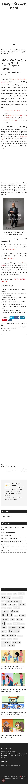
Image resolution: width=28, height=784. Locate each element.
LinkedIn (22, 317)
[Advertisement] (14, 25)
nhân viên (9, 623)
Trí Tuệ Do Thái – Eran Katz (8, 467)
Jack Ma (9, 607)
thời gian (3, 639)
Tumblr (9, 319)
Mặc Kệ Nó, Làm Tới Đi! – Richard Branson (14, 312)
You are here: (4, 50)
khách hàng (16, 608)
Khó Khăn (5, 611)
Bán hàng (6, 597)
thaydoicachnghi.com (6, 753)
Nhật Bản (16, 623)
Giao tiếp (10, 604)
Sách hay (11, 50)
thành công (14, 631)
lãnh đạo (22, 615)
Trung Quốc (6, 642)
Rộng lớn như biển (6, 535)
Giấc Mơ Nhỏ (8, 327)
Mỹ (3, 623)
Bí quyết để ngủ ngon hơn (8, 532)
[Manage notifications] (3, 780)
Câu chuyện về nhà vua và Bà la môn (11, 542)
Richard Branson (12, 627)
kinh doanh (7, 615)
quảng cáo (4, 627)
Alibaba (3, 593)
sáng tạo (4, 631)
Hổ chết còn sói (5, 545)
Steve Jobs (21, 627)
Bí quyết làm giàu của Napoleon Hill (12, 304)
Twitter (11, 317)
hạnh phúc (22, 604)
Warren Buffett (17, 642)
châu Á (3, 601)
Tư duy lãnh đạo (15, 328)
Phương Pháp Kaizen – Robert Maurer (16, 471)
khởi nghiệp (14, 611)
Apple (15, 593)
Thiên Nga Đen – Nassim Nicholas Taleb (14, 302)
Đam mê (3, 645)
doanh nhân (17, 601)
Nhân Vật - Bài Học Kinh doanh (15, 323)
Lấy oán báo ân (5, 551)
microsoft (12, 619)
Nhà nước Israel (16, 327)
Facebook (17, 317)
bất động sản (15, 597)
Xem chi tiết (11, 249)
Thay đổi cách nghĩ (14, 6)
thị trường (20, 635)
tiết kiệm (9, 639)
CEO (21, 597)
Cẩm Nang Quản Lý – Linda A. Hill (12, 310)
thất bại (13, 635)
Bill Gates (21, 594)
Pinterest (5, 319)
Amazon (9, 593)
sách (15, 755)
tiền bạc (15, 639)
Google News (13, 499)
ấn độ (13, 645)
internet (4, 607)
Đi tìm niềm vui (5, 548)
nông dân (22, 623)
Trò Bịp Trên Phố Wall (12, 111)
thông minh (5, 635)
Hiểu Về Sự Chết (11, 120)
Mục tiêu (19, 619)
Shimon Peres (7, 328)
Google (15, 604)
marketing (5, 619)
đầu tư (9, 645)
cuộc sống (9, 601)
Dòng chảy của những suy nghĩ (9, 538)
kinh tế (16, 615)
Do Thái (4, 604)
